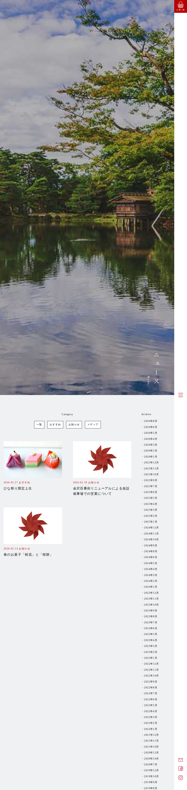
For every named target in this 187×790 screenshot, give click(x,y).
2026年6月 (150, 427)
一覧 (39, 424)
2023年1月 (150, 658)
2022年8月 (150, 687)
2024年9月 (150, 545)
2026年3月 (150, 444)
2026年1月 (150, 456)
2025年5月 (150, 498)
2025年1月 (150, 521)
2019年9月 (150, 782)
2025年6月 (150, 492)
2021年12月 (151, 735)
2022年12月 (151, 663)
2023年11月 (151, 598)
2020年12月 (151, 752)
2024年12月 (151, 527)
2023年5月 (150, 634)
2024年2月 (150, 581)
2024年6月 (150, 557)
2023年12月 (151, 592)
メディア (93, 424)
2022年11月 (151, 669)
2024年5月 (150, 563)
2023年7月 (150, 622)
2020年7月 (150, 764)
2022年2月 (150, 723)
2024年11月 (151, 533)
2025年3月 (150, 510)
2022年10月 (151, 675)
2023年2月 (150, 652)
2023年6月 (150, 628)
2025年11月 (151, 468)
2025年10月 (151, 474)
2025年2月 (150, 516)
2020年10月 (151, 758)
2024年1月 (150, 586)
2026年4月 (150, 439)
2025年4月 (150, 504)
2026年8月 (150, 421)
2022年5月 (150, 705)
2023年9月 (150, 610)
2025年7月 (150, 486)
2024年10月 (151, 539)
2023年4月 (150, 640)
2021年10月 (151, 746)
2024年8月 (150, 551)
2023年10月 (151, 604)
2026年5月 (150, 433)
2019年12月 (151, 770)
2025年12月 (151, 462)
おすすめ (55, 424)
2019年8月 (150, 788)
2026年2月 (150, 450)
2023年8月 (150, 616)
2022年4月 (150, 711)
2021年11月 (151, 740)
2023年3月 (150, 646)
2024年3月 (150, 575)
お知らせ (74, 424)
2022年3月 (150, 717)
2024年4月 (150, 569)
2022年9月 (150, 681)
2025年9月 (150, 480)
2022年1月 (150, 729)
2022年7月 (150, 693)
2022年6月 (150, 699)
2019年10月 (151, 776)
